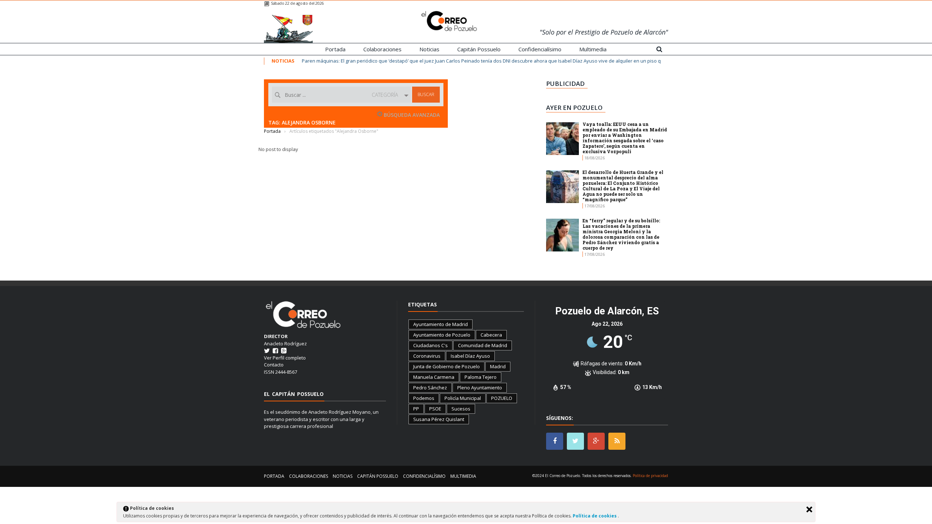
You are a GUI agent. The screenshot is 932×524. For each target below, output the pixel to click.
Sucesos (460, 408)
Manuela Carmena (433, 377)
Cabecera (491, 335)
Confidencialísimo (539, 49)
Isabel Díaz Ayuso (470, 356)
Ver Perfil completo (285, 357)
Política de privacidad (650, 475)
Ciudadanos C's (430, 345)
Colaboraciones (382, 49)
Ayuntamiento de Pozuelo (441, 335)
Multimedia (593, 49)
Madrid (498, 366)
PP (416, 408)
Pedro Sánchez (430, 387)
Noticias (429, 49)
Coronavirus (427, 356)
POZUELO (501, 398)
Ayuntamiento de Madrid (440, 324)
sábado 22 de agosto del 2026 (297, 3)
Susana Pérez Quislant (438, 419)
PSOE (435, 408)
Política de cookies (595, 516)
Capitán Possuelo (479, 49)
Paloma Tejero (481, 377)
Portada (335, 49)
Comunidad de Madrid (482, 345)
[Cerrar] (809, 509)
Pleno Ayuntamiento (479, 387)
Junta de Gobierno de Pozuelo (446, 366)
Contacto (274, 364)
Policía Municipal (463, 398)
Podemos (423, 398)
